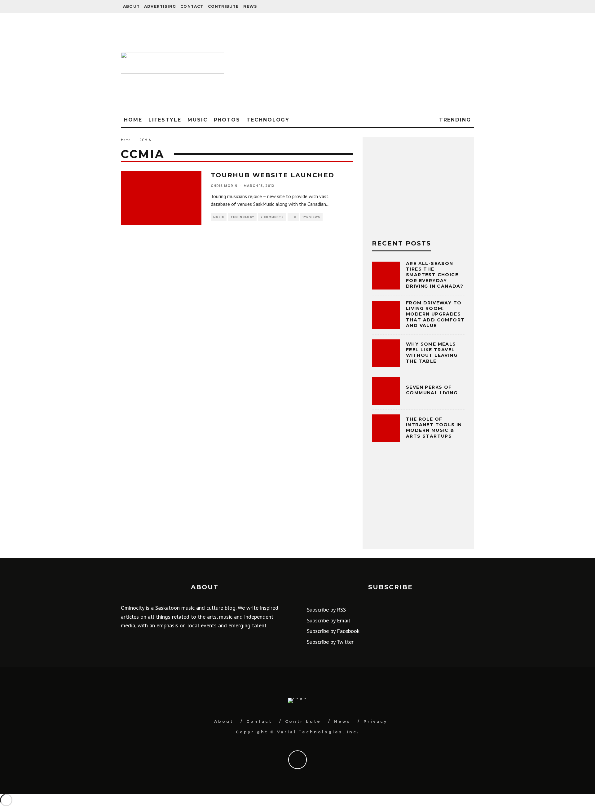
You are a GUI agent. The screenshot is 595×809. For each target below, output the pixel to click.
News (250, 6)
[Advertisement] (352, 63)
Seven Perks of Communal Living (431, 390)
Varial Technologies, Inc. (318, 732)
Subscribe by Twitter (330, 641)
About (131, 6)
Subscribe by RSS (326, 609)
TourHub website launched (272, 175)
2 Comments (272, 217)
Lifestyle (164, 120)
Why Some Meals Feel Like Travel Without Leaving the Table (431, 352)
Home (133, 120)
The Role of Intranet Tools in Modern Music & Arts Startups (434, 427)
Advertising (160, 6)
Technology (267, 120)
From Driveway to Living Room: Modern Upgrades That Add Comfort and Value (435, 314)
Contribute (223, 6)
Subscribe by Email (328, 620)
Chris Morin (224, 186)
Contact (191, 6)
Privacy (375, 721)
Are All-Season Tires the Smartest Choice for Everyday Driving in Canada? (434, 275)
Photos (227, 120)
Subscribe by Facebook (333, 630)
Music (197, 120)
